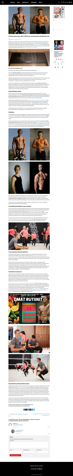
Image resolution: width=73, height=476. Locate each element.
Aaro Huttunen (18, 39)
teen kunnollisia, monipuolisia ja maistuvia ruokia (37, 100)
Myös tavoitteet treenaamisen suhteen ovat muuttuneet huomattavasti (21, 283)
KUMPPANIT (34, 2)
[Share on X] (26, 410)
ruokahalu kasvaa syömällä (38, 109)
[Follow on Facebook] (61, 2)
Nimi (11, 449)
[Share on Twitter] (28, 410)
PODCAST (12, 2)
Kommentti (12, 440)
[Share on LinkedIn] (32, 410)
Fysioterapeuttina (36, 288)
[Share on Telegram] (34, 410)
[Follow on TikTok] (65, 2)
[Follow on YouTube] (71, 2)
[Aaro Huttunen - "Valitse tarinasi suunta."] (5, 2)
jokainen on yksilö (11, 125)
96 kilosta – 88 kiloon (44, 85)
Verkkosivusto (39, 449)
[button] (59, 2)
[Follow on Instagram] (63, 2)
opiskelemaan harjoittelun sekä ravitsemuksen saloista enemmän (20, 219)
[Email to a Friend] (30, 410)
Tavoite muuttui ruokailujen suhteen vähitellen (38, 279)
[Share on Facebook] (24, 410)
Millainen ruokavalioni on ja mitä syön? (29, 47)
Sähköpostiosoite (26, 449)
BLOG (18, 2)
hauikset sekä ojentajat (22, 387)
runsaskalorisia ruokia (37, 44)
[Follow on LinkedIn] (69, 2)
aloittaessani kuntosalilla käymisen (34, 211)
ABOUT (40, 2)
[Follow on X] (67, 2)
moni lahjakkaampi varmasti (42, 122)
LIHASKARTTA (25, 2)
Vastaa (49, 433)
